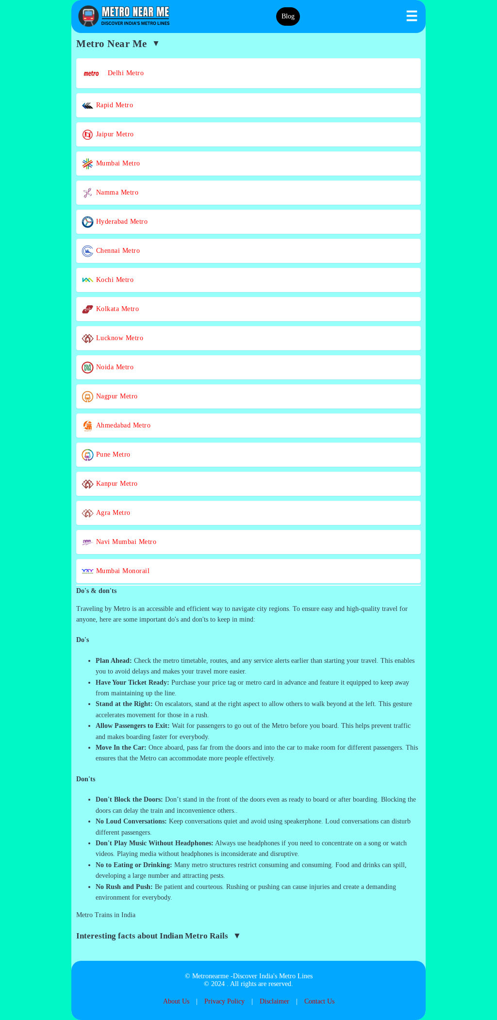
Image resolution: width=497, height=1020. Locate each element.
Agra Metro (112, 512)
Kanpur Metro (116, 483)
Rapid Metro (113, 105)
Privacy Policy (224, 1001)
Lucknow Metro (118, 338)
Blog (288, 16)
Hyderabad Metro (121, 221)
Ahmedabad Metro (122, 425)
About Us (176, 1001)
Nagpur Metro (116, 396)
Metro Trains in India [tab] (105, 915)
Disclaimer (274, 1001)
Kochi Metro (113, 279)
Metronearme (210, 976)
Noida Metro (113, 367)
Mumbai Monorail (121, 571)
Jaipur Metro (114, 134)
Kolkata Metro (116, 309)
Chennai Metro (117, 250)
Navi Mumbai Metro (125, 541)
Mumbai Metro (117, 163)
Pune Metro (112, 454)
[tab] (248, 591)
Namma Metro (116, 192)
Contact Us (319, 1001)
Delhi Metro (122, 73)
